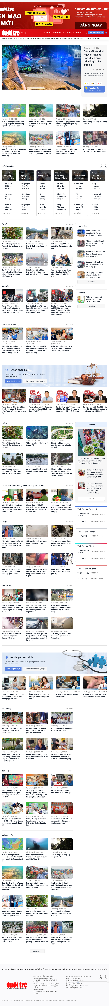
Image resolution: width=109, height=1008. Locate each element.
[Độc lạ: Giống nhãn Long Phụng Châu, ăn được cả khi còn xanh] (12, 233)
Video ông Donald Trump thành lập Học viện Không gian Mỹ (60, 571)
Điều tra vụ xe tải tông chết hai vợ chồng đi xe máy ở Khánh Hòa (61, 636)
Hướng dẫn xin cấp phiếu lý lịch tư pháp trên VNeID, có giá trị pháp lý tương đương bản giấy (61, 508)
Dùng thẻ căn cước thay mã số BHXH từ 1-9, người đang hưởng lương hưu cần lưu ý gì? (12, 822)
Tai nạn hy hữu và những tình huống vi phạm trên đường (8, 177)
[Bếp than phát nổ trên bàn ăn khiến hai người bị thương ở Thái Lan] (12, 623)
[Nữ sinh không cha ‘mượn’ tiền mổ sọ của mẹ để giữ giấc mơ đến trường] (37, 718)
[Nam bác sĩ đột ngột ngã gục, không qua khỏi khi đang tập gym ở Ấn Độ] (12, 559)
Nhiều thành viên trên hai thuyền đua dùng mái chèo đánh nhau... (95, 254)
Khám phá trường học (11, 324)
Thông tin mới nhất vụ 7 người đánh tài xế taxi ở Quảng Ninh (94, 150)
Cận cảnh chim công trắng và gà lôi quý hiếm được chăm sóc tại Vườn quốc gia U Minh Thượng (61, 472)
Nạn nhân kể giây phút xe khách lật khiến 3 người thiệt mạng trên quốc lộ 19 (68, 124)
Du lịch (70, 969)
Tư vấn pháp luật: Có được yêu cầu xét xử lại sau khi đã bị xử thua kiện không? (40, 409)
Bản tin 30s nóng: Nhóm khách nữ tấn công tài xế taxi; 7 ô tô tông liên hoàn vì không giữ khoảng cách (12, 309)
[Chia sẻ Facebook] (96, 69)
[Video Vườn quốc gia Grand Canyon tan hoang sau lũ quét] (37, 531)
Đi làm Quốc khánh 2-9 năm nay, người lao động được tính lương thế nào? (61, 821)
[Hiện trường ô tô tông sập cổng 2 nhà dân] (95, 110)
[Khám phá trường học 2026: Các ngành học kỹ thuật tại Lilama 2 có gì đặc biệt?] (62, 334)
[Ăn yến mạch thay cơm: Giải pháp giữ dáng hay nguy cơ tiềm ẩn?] (41, 683)
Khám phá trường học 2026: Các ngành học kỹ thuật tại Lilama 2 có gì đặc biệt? (61, 348)
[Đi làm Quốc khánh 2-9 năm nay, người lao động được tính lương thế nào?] (62, 808)
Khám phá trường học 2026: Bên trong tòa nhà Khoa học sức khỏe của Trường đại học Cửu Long (36, 349)
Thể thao (47, 38)
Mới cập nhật (7, 835)
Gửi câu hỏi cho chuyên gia (35, 381)
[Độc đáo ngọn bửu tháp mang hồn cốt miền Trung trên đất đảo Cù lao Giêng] (12, 459)
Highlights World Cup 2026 (24, 177)
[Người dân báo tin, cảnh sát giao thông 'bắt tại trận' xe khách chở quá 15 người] (68, 138)
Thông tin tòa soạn (38, 990)
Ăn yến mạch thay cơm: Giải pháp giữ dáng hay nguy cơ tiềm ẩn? (39, 696)
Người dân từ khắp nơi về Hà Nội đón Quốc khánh (61, 729)
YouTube (58, 32)
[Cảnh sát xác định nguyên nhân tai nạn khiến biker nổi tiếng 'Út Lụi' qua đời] (41, 67)
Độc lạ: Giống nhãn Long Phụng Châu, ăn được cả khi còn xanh (12, 246)
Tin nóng (10, 38)
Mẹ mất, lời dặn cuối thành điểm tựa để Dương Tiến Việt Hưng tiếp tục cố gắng (61, 756)
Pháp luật (44, 969)
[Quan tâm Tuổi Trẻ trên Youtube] (100, 977)
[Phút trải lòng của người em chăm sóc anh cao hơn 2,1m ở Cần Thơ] (37, 744)
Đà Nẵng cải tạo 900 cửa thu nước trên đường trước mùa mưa (61, 246)
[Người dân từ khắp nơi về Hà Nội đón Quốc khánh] (62, 718)
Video (26, 969)
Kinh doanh (53, 969)
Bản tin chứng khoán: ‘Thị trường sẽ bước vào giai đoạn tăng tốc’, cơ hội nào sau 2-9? (11, 794)
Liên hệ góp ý (74, 988)
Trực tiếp (16, 38)
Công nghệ (96, 38)
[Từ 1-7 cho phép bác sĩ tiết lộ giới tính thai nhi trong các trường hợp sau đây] (14, 683)
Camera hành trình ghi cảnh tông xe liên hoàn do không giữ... (94, 264)
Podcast (48, 32)
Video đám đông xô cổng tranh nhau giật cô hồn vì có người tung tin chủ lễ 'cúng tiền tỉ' (12, 608)
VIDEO (25, 33)
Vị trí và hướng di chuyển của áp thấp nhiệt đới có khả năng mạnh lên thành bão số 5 (13, 124)
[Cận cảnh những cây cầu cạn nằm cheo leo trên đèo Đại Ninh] (62, 432)
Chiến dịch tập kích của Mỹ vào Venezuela (79, 177)
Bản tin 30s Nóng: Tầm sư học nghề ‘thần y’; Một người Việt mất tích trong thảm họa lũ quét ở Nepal (37, 309)
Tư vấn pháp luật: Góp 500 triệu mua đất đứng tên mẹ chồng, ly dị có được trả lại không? (95, 409)
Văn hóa (87, 969)
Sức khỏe (90, 38)
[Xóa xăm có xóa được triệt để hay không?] (68, 683)
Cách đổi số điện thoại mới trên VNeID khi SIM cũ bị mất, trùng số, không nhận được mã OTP (12, 508)
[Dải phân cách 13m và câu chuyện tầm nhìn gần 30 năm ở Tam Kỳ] (12, 718)
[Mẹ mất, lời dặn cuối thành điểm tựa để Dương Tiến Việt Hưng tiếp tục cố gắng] (62, 744)
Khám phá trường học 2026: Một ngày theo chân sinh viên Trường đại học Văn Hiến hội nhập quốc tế (12, 349)
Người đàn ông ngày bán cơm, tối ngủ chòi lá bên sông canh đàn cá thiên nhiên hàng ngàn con (11, 757)
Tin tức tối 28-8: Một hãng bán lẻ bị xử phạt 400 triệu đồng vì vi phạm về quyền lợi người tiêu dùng (95, 488)
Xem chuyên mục (13, 381)
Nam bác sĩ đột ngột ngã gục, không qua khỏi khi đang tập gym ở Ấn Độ (11, 571)
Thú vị (22, 38)
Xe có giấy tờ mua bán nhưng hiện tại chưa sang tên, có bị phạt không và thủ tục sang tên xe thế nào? (36, 794)
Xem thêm (37, 951)
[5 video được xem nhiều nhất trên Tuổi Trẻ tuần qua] (62, 780)
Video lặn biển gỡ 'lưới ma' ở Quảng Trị (37, 444)
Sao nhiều (81, 293)
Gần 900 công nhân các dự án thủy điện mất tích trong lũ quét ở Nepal (61, 543)
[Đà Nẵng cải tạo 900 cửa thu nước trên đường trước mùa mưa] (62, 233)
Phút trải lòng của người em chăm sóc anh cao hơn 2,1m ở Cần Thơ (37, 756)
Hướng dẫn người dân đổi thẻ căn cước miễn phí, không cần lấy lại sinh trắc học (36, 822)
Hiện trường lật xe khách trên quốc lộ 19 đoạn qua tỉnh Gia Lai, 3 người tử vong (37, 272)
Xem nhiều (82, 226)
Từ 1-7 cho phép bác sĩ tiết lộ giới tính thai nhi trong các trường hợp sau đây (13, 696)
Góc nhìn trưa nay (73, 38)
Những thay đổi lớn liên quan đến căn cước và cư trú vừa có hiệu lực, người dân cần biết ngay (37, 508)
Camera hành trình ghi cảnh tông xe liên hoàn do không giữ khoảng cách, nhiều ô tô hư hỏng (36, 637)
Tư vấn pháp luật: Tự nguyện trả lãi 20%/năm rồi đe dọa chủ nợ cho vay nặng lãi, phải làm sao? (68, 409)
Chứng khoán (43, 176)
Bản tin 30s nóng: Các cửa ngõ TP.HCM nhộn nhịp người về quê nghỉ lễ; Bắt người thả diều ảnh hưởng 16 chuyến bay (61, 310)
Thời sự (31, 969)
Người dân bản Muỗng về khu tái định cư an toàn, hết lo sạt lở (36, 246)
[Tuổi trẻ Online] (17, 985)
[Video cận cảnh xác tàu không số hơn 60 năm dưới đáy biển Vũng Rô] (41, 110)
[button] (101, 166)
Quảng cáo (78, 32)
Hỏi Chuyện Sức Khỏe (63, 692)
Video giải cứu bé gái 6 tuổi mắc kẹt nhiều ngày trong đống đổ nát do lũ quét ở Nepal (36, 572)
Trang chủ (5, 969)
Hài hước (58, 38)
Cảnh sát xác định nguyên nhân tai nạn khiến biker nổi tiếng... (94, 233)
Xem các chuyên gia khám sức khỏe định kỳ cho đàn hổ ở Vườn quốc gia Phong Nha (61, 273)
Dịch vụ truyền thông (72, 986)
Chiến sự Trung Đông (96, 177)
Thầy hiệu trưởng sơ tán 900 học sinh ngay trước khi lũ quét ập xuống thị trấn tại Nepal (12, 544)
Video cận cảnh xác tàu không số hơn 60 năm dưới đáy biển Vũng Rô (40, 124)
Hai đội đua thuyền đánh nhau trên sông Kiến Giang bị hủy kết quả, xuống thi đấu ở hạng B (12, 273)
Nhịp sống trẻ (79, 969)
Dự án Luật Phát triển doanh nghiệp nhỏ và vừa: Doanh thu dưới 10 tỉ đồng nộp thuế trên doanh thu (91, 461)
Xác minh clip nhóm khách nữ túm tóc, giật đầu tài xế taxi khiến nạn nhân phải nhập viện (36, 608)
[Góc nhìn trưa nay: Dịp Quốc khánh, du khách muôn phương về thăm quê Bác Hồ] (37, 927)
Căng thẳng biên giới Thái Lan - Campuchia (60, 177)
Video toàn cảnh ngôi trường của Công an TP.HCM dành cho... (94, 299)
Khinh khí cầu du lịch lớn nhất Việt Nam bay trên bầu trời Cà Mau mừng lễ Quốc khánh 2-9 (40, 151)
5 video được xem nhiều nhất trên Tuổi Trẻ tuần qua (61, 792)
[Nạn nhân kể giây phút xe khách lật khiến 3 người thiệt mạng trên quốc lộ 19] (68, 110)
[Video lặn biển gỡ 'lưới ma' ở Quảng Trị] (37, 432)
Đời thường (33, 38)
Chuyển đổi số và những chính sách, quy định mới (23, 485)
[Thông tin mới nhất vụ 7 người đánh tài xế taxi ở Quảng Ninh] (95, 138)
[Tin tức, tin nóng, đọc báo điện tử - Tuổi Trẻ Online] (11, 32)
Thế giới (26, 38)
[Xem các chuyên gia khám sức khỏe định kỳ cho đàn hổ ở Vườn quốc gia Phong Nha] (62, 259)
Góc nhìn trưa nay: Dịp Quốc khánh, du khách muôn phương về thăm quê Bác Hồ (37, 939)
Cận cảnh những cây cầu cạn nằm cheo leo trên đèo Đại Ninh (61, 445)
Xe (66, 969)
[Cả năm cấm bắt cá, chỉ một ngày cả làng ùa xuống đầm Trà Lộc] (37, 459)
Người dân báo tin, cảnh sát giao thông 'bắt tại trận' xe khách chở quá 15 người (66, 151)
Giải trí (53, 38)
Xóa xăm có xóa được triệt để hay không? (67, 695)
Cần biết (68, 32)
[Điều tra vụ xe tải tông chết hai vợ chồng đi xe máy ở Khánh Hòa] (62, 623)
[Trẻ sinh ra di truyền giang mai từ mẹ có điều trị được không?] (95, 683)
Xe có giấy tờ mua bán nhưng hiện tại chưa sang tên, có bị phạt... (94, 275)
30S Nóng (64, 38)
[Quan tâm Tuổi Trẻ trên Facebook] (105, 977)
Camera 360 (83, 38)
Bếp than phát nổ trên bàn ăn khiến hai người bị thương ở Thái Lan (11, 636)
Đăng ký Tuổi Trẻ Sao (96, 32)
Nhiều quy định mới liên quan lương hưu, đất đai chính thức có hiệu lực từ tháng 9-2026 (96, 473)
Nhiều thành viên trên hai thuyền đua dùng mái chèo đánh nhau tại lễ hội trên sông (61, 608)
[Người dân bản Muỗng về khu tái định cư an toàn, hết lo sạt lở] (37, 233)
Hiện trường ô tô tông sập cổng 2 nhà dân (95, 123)
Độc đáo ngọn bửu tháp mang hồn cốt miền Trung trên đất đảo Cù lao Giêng (11, 471)
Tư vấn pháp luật (34, 404)
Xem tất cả (7, 213)
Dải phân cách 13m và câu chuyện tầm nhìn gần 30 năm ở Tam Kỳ (12, 730)
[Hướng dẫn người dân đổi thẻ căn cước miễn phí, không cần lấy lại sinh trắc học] (37, 808)
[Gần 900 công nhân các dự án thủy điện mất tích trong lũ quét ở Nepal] (62, 531)
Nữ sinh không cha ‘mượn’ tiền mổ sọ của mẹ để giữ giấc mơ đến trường (36, 730)
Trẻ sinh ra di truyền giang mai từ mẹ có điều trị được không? (94, 695)
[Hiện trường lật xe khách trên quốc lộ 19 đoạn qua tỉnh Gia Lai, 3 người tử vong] (37, 259)
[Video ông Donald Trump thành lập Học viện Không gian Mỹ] (62, 559)
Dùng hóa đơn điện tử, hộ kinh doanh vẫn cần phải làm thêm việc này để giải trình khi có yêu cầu (14, 410)
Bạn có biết (40, 38)
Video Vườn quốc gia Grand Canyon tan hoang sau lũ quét (36, 543)
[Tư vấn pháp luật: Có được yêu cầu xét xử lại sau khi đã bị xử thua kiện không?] (41, 396)
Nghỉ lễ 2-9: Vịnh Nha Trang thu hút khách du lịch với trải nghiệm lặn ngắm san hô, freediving (14, 152)
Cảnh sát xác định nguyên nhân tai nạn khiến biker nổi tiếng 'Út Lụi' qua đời (94, 58)
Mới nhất (4, 38)
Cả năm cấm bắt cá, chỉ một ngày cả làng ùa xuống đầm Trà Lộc (36, 471)
